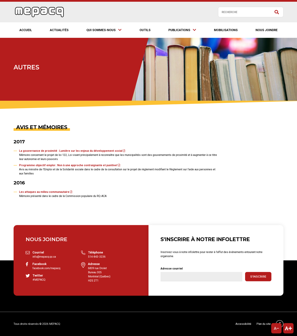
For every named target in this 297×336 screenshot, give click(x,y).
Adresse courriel (172, 268)
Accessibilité (243, 324)
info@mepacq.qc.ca (44, 256)
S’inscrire (258, 276)
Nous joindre (267, 30)
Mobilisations (226, 30)
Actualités (59, 30)
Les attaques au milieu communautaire (45, 192)
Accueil (25, 30)
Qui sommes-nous (101, 30)
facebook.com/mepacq (46, 268)
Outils (145, 30)
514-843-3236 (97, 256)
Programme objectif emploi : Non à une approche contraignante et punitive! (69, 165)
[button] (276, 328)
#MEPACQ (38, 279)
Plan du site (263, 324)
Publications (185, 30)
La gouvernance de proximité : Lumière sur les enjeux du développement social (72, 150)
